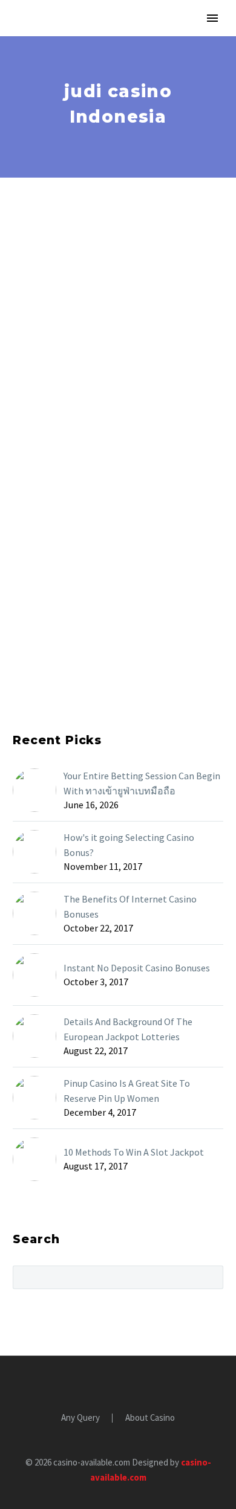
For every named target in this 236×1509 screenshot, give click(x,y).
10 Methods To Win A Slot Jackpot (134, 1152)
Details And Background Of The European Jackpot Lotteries (128, 1029)
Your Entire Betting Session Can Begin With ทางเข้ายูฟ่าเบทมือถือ (142, 783)
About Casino (150, 1418)
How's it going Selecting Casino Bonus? (129, 844)
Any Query (80, 1418)
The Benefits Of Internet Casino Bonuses (130, 906)
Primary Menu (212, 18)
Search (210, 1277)
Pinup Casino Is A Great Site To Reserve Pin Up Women (127, 1090)
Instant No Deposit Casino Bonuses (137, 968)
